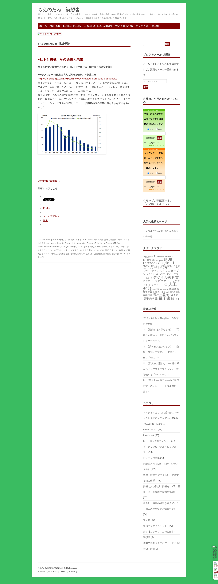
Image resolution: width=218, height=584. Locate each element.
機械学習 (174, 289)
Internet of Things (85, 243)
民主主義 (147, 291)
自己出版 (161, 292)
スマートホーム (101, 246)
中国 (165, 285)
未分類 (146, 520)
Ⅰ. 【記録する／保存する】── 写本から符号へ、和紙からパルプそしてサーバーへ (161, 335)
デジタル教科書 (166, 277)
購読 (151, 129)
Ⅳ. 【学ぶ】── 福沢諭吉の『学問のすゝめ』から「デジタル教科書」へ (161, 386)
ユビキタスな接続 (101, 250)
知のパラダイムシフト (155, 525)
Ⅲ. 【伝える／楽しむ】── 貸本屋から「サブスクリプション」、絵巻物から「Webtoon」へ (161, 369)
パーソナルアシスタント (57, 250)
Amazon (160, 256)
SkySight (65, 246)
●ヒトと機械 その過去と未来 (60, 59)
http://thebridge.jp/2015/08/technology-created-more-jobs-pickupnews (77, 78)
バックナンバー (153, 142)
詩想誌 (146, 537)
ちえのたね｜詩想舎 (59, 9)
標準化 (165, 289)
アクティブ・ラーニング (160, 269)
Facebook (150, 263)
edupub (159, 260)
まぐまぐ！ (160, 145)
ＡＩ (177, 298)
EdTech (169, 256)
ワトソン (113, 250)
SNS (151, 266)
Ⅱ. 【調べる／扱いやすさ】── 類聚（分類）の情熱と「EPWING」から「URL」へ (161, 352)
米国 (155, 292)
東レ (92, 253)
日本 (154, 289)
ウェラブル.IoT (76, 246)
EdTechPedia (72, 26)
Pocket (47, 208)
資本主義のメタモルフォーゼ (158, 543)
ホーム (43, 26)
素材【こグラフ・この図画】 (158, 531)
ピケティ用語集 (151, 458)
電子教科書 (150, 299)
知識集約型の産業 (103, 253)
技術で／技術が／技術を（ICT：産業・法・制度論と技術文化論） (88, 239)
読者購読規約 (150, 138)
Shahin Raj (72, 571)
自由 (168, 292)
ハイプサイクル (75, 250)
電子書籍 (167, 298)
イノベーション (165, 271)
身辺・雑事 (149, 548)
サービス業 (88, 246)
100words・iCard (152, 423)
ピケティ (163, 281)
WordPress (53, 571)
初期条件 (81, 253)
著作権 (172, 292)
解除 (160, 129)
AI (155, 256)
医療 (88, 253)
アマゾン (154, 270)
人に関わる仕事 (63, 253)
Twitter (156, 266)
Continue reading (49, 180)
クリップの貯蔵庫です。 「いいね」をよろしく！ (159, 202)
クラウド (150, 274)
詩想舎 (155, 26)
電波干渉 (115, 253)
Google (163, 262)
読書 (150, 294)
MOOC (146, 265)
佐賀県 (73, 253)
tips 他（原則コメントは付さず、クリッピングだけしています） (159, 446)
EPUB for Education (98, 26)
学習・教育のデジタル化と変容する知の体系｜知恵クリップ (153, 118)
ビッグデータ (150, 280)
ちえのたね (142, 26)
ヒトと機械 (88, 250)
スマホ (160, 273)
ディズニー (113, 246)
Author (55, 26)
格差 (159, 289)
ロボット (156, 285)
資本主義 (159, 294)
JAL (98, 243)
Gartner (68, 243)
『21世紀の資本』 (166, 266)
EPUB (168, 259)
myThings (107, 243)
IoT (95, 243)
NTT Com (116, 243)
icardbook (148, 435)
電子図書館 (172, 294)
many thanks (124, 26)
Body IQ (60, 243)
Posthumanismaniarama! (49, 246)
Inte (74, 243)
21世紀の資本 (148, 257)
